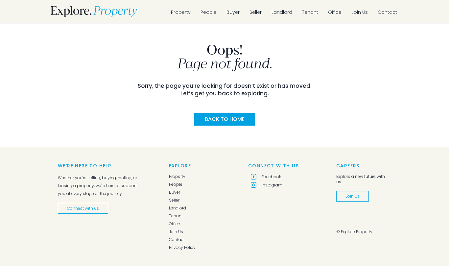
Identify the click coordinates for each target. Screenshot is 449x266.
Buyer (233, 12)
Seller (255, 12)
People (209, 12)
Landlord (282, 12)
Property (181, 12)
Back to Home (225, 119)
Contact (387, 12)
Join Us (359, 12)
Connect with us (83, 208)
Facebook (271, 177)
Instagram (272, 185)
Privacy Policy (182, 247)
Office (335, 12)
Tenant (310, 12)
